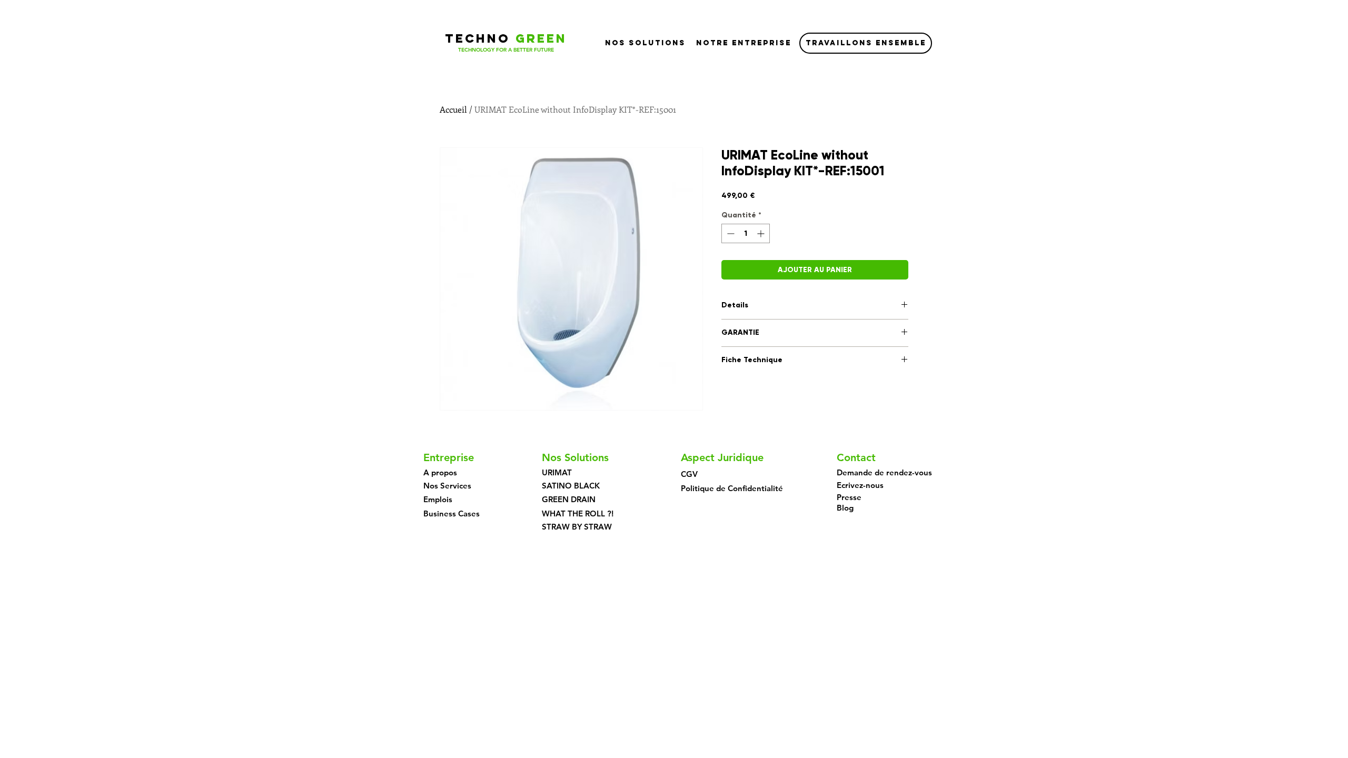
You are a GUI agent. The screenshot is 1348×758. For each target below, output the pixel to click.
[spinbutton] (745, 233)
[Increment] (761, 233)
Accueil (453, 109)
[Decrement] (729, 233)
